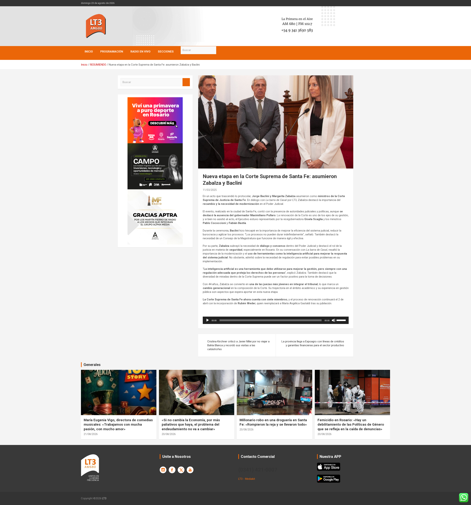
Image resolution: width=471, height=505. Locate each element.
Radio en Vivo (140, 51)
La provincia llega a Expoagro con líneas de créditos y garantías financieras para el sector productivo (312, 343)
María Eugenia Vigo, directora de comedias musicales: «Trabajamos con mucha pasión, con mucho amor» (118, 424)
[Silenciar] (333, 320)
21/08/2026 (91, 434)
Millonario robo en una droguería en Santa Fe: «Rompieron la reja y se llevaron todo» (273, 422)
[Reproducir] (207, 320)
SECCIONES (166, 51)
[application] (276, 320)
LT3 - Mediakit (246, 479)
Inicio (89, 51)
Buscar (220, 50)
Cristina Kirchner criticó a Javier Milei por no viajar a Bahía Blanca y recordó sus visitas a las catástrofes (238, 345)
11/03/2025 (210, 189)
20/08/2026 (169, 434)
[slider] (342, 320)
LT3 (104, 498)
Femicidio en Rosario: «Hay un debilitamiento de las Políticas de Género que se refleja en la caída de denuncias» (351, 424)
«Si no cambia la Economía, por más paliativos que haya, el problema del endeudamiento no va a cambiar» (191, 424)
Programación (111, 51)
